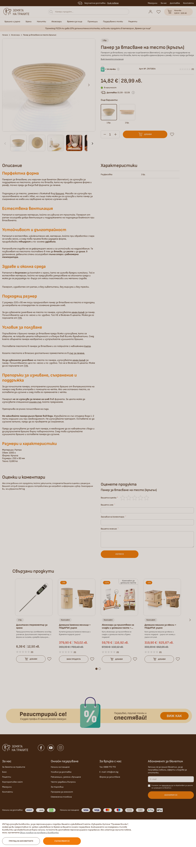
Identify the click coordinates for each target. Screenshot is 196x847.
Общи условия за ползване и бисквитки (39, 832)
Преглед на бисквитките (21, 841)
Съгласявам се (62, 841)
